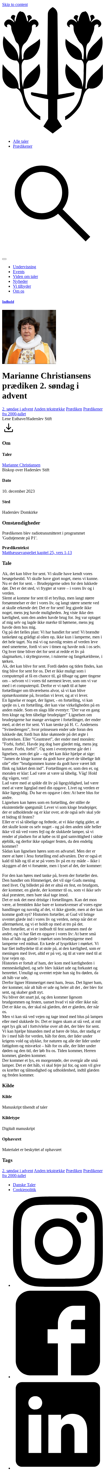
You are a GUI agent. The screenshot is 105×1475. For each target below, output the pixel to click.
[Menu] (4, 259)
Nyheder (20, 281)
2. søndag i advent (17, 409)
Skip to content (15, 4)
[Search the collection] (52, 252)
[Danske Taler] (52, 132)
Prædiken (74, 409)
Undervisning (24, 266)
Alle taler (21, 141)
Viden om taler (25, 276)
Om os (18, 291)
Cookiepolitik (24, 1189)
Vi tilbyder (22, 286)
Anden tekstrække (49, 409)
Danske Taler (24, 1184)
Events (18, 271)
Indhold (8, 302)
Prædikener (22, 146)
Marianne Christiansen (21, 465)
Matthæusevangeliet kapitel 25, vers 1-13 (37, 552)
